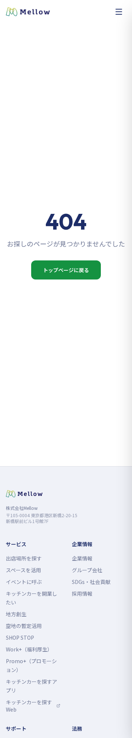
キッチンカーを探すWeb (33, 705)
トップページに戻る (66, 270)
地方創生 (16, 614)
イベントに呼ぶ (24, 581)
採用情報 (82, 593)
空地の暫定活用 (24, 625)
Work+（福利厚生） (29, 649)
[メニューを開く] (118, 11)
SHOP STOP (20, 637)
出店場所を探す (24, 558)
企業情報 (82, 558)
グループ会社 (87, 570)
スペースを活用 (23, 570)
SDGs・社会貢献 (91, 581)
